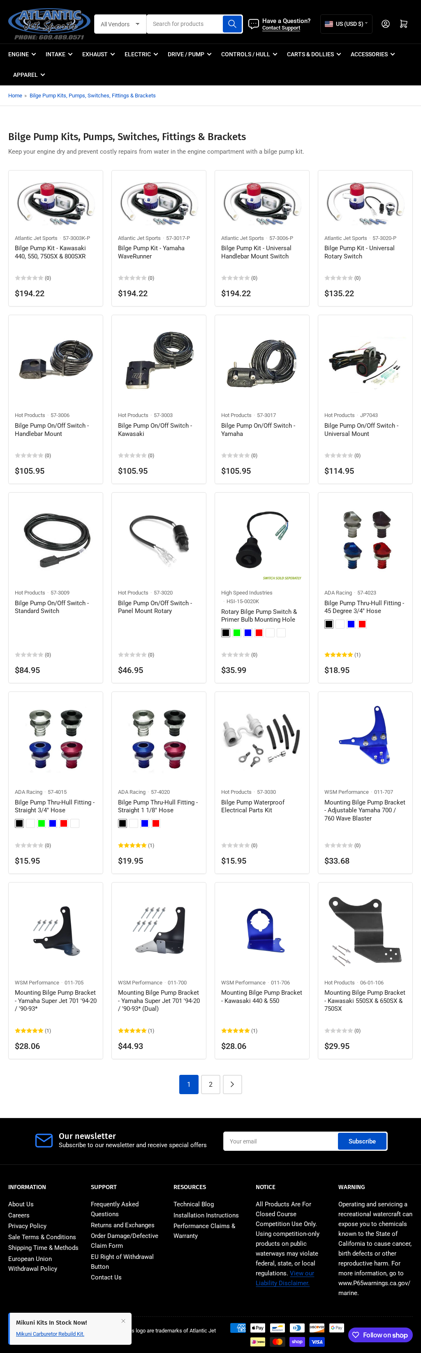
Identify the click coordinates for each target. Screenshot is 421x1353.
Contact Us (106, 1277)
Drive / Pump (186, 54)
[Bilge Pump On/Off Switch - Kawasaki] (159, 362)
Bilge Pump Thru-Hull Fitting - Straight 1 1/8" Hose (158, 806)
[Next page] (232, 1084)
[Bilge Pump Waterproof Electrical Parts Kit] (262, 739)
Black (225, 632)
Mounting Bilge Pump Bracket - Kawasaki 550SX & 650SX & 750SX (364, 1000)
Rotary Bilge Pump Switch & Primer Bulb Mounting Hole (259, 616)
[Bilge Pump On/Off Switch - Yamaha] (262, 362)
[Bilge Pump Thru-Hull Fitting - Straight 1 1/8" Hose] (159, 739)
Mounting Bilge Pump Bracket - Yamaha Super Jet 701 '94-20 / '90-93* (56, 1000)
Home (15, 95)
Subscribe (362, 1141)
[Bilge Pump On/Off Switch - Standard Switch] (56, 540)
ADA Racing (338, 593)
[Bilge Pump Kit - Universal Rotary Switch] (365, 201)
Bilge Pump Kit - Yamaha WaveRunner (151, 252)
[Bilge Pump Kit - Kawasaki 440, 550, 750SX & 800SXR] (56, 201)
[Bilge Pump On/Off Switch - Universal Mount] (365, 362)
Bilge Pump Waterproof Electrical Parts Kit (253, 806)
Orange (74, 823)
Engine (18, 54)
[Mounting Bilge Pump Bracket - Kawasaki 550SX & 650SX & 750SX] (365, 929)
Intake (55, 54)
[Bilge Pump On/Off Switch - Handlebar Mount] (56, 362)
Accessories (369, 54)
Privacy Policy (27, 1226)
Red (259, 632)
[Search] (232, 24)
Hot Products (30, 415)
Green (236, 632)
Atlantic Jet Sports (36, 238)
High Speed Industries (247, 593)
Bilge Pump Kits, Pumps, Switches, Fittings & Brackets (93, 95)
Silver (281, 632)
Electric (138, 54)
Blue (247, 632)
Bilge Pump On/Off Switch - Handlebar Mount (52, 430)
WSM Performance (346, 792)
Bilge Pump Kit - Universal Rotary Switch (359, 252)
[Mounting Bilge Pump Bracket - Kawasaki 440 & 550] (262, 929)
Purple (270, 632)
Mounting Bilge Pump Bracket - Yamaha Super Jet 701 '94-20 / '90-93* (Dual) (159, 1000)
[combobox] (194, 24)
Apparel (25, 74)
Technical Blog (193, 1204)
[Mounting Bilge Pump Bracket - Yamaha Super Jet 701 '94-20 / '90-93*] (56, 929)
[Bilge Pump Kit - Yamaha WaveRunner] (159, 201)
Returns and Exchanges (123, 1225)
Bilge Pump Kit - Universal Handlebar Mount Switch (256, 252)
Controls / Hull (245, 54)
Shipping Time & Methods (43, 1248)
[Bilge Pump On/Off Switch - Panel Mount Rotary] (159, 540)
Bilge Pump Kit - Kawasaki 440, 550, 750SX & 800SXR (50, 252)
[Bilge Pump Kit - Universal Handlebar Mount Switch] (262, 201)
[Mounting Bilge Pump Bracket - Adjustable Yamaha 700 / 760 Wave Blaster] (365, 739)
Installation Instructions (206, 1215)
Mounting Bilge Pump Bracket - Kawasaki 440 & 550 (261, 997)
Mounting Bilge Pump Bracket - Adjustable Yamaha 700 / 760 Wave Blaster (364, 810)
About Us (21, 1204)
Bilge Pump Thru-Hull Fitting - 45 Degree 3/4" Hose (364, 607)
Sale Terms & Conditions (42, 1237)
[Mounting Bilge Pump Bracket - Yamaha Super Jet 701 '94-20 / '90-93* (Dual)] (159, 929)
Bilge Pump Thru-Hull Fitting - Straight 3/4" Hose (55, 806)
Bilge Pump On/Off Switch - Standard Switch (52, 607)
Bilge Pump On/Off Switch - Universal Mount (361, 430)
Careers (19, 1215)
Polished (133, 823)
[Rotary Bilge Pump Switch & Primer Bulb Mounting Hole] (262, 540)
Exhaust (95, 54)
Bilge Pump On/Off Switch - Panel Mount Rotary (155, 607)
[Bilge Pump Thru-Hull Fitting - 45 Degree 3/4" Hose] (365, 540)
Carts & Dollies (310, 54)
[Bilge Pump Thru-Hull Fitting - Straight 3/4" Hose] (56, 739)
